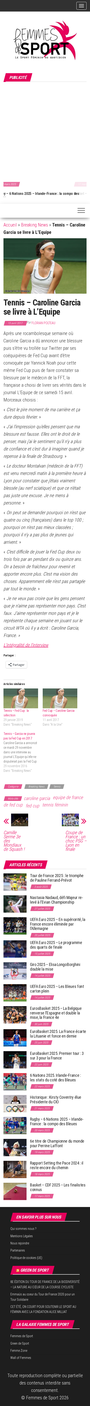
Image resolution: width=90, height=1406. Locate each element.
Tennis (56, 786)
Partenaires (17, 1250)
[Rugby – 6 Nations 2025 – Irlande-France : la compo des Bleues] (15, 1125)
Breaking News (34, 225)
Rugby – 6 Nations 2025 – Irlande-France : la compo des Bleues (57, 1121)
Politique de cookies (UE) (26, 1258)
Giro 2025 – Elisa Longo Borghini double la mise (55, 967)
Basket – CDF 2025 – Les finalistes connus (37, 193)
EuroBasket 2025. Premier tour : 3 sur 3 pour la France (57, 1055)
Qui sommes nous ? (23, 1229)
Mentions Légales (21, 1236)
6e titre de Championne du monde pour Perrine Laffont (57, 1143)
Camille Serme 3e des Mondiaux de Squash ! (13, 840)
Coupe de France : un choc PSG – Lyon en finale (76, 840)
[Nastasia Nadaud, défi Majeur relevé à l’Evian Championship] (15, 904)
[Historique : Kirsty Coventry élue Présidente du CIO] (15, 1103)
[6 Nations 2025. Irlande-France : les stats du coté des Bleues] (15, 1081)
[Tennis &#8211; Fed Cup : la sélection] (20, 698)
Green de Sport (34, 1270)
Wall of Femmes (20, 1358)
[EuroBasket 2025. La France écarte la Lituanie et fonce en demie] (15, 1037)
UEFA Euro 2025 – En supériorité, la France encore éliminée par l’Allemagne (57, 924)
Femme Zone (18, 1350)
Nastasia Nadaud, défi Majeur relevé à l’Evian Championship (56, 900)
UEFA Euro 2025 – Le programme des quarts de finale (56, 945)
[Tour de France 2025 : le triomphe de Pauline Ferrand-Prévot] (15, 882)
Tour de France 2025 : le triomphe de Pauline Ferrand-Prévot (57, 878)
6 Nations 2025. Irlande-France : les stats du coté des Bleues (55, 1077)
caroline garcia (37, 798)
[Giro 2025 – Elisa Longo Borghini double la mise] (15, 971)
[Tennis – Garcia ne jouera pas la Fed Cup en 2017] (23, 752)
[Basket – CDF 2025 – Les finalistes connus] (15, 1191)
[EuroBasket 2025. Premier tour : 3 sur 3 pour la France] (15, 1059)
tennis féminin (55, 805)
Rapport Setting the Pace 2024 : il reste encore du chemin (56, 1165)
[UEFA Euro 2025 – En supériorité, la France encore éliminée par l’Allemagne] (15, 925)
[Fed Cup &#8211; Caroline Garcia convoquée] (60, 698)
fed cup (32, 806)
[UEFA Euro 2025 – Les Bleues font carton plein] (15, 992)
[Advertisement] (45, 131)
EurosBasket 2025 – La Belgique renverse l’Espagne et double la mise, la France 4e (55, 1013)
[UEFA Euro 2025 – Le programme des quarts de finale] (15, 949)
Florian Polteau (43, 323)
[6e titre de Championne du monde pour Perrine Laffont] (15, 1147)
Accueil (10, 225)
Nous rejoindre (19, 1243)
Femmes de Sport (21, 1336)
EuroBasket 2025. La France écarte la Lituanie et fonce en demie (58, 1033)
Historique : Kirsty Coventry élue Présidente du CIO (55, 1099)
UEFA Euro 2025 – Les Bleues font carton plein (57, 988)
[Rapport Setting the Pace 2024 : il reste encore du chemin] (15, 1169)
